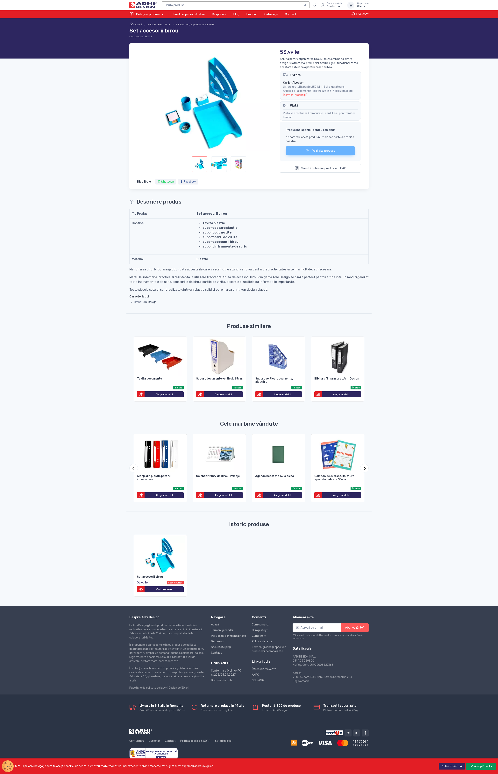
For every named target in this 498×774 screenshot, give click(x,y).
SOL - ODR (258, 680)
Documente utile (221, 680)
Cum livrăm (259, 636)
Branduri (251, 14)
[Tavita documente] (160, 356)
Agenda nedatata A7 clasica (274, 476)
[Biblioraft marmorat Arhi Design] (337, 356)
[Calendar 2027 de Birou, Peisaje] (219, 453)
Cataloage (271, 14)
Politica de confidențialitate (228, 636)
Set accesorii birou (150, 576)
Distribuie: (144, 181)
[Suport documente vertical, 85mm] (219, 356)
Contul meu (136, 741)
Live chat (362, 14)
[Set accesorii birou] (160, 554)
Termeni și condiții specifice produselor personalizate (269, 649)
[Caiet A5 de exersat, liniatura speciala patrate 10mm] (337, 453)
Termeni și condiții (222, 630)
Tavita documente (149, 378)
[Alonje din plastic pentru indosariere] (160, 453)
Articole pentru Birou (159, 24)
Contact (290, 14)
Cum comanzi (260, 624)
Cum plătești (260, 630)
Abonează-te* (354, 627)
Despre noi (219, 14)
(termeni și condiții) (295, 95)
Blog (236, 14)
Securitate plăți (221, 647)
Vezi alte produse (323, 150)
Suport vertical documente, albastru (274, 380)
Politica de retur (262, 641)
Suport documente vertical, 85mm (219, 378)
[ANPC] (153, 753)
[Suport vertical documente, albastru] (278, 356)
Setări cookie (223, 741)
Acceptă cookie (483, 766)
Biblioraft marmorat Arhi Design (336, 378)
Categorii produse (148, 14)
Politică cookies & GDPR (195, 741)
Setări (452, 766)
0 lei (363, 5)
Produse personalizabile (189, 14)
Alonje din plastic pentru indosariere (154, 477)
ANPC (255, 674)
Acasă (138, 24)
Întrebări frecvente (264, 669)
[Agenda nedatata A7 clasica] (278, 453)
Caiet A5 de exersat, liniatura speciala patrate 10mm (334, 477)
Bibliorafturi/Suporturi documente (195, 24)
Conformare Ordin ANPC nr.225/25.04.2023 (226, 672)
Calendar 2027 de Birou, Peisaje (218, 476)
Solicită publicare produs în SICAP (323, 168)
